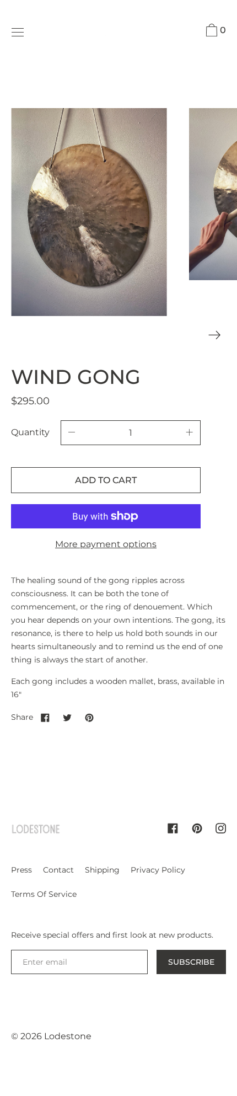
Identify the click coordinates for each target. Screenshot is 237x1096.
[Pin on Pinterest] (89, 717)
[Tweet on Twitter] (67, 717)
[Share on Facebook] (45, 717)
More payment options (106, 544)
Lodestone (67, 1036)
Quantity (30, 432)
